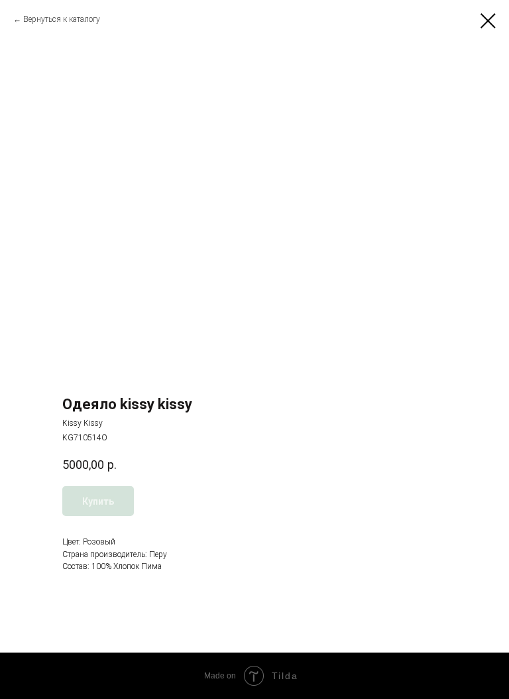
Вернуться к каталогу (61, 19)
